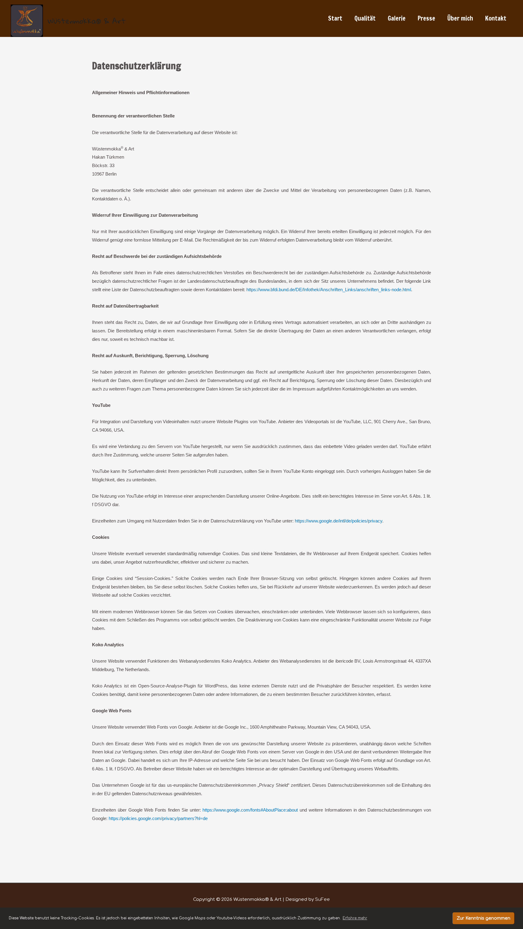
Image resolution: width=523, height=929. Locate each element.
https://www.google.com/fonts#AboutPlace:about (250, 809)
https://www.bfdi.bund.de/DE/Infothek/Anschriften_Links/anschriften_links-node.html (328, 289)
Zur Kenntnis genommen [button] (483, 918)
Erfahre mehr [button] (355, 918)
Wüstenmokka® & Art (87, 21)
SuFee (322, 899)
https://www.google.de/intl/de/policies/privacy (338, 520)
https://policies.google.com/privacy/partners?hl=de (158, 818)
